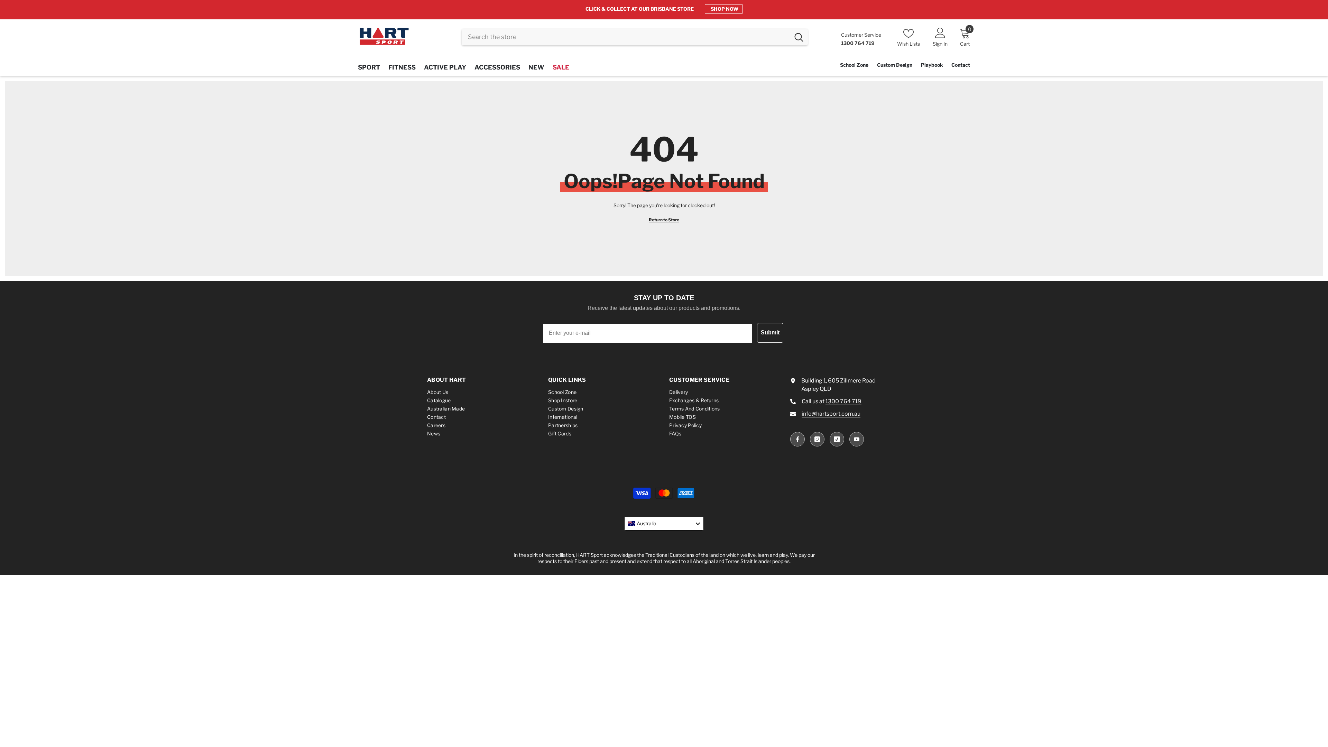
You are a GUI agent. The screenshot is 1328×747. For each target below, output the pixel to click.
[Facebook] (797, 439)
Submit (770, 332)
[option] (664, 9)
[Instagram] (817, 439)
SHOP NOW (724, 9)
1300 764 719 (843, 401)
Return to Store (664, 219)
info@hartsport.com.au (831, 414)
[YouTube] (856, 439)
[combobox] (626, 37)
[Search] (635, 37)
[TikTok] (837, 439)
